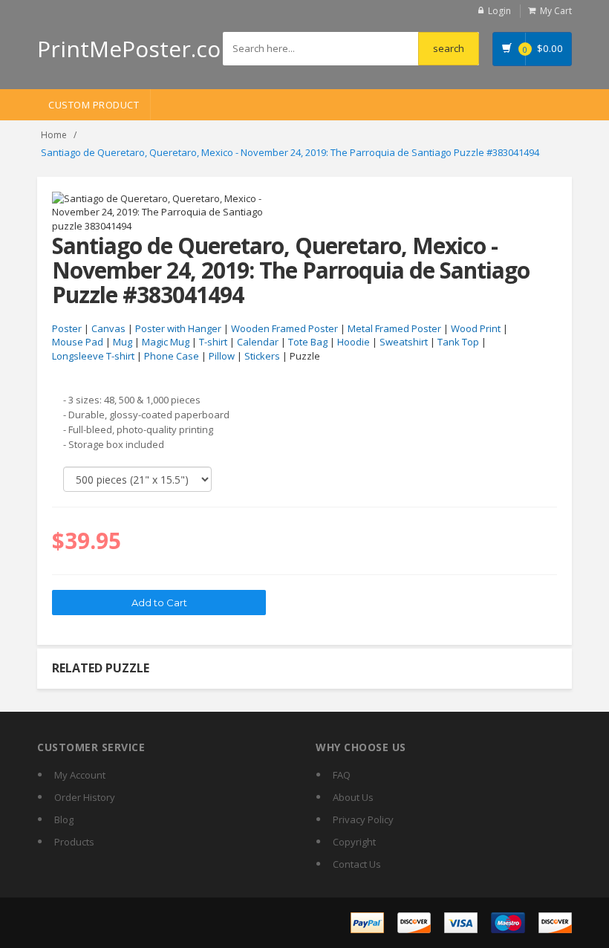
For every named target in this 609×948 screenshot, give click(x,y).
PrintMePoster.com (139, 48)
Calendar (258, 341)
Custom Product (93, 104)
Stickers (262, 356)
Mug (122, 341)
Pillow (222, 356)
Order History (84, 797)
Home (54, 135)
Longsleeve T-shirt (93, 356)
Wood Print (476, 328)
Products (74, 841)
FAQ (342, 775)
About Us (353, 797)
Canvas (108, 328)
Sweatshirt (404, 341)
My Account (79, 775)
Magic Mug (165, 341)
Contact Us (357, 864)
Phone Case (171, 356)
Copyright (354, 841)
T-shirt (213, 341)
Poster (67, 328)
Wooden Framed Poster (284, 328)
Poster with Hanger (178, 328)
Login (499, 10)
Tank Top (458, 341)
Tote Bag (308, 341)
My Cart (556, 10)
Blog (64, 819)
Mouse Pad (77, 341)
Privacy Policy (363, 819)
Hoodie (353, 341)
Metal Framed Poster (394, 328)
